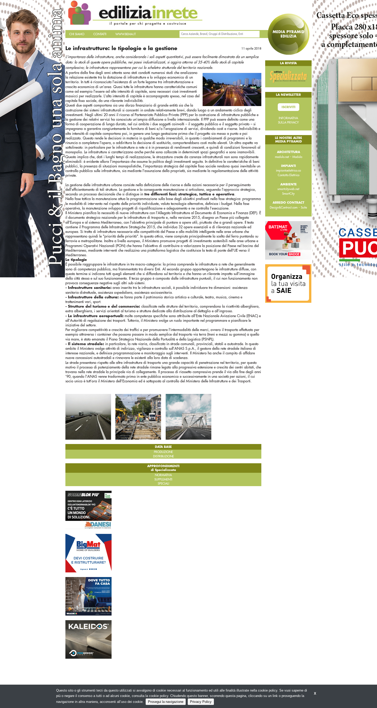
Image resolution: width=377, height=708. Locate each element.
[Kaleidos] (88, 639)
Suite (304, 207)
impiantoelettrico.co (288, 170)
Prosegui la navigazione (165, 702)
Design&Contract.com (283, 207)
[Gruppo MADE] (88, 596)
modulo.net (282, 156)
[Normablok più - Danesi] (88, 510)
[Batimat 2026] (288, 240)
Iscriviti (288, 107)
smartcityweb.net (288, 189)
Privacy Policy (201, 702)
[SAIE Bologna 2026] (288, 283)
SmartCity (288, 193)
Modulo (297, 156)
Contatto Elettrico (288, 175)
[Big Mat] (88, 553)
